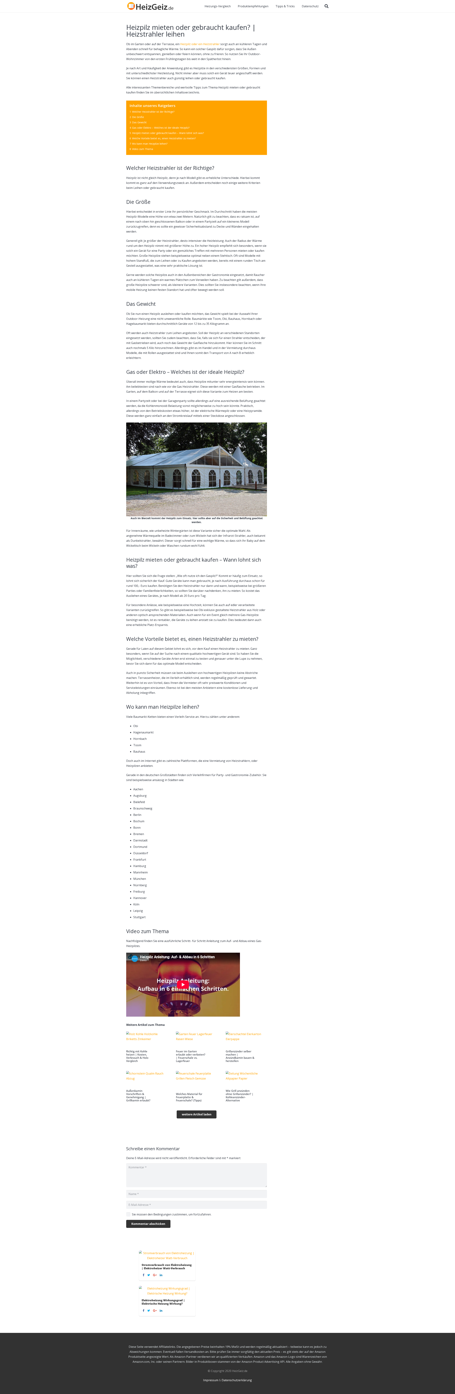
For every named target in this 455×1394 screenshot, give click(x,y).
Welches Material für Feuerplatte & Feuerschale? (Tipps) (189, 1097)
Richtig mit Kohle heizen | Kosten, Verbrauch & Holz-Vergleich (137, 1056)
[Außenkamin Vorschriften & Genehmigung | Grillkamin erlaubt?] (146, 1086)
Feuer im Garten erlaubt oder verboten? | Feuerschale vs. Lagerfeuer (190, 1056)
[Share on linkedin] (161, 1275)
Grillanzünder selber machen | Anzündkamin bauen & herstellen (240, 1056)
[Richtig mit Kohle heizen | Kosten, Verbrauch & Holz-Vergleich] (146, 1047)
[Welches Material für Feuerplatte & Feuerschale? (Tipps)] (196, 1086)
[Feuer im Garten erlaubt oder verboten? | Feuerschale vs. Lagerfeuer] (196, 1047)
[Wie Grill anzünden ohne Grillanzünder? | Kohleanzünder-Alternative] (246, 1086)
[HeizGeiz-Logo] (150, 6)
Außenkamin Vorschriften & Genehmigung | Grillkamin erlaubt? (138, 1095)
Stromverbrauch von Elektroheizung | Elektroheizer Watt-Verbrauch (167, 1266)
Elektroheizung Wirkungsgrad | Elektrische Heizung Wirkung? (163, 1301)
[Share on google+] (155, 1275)
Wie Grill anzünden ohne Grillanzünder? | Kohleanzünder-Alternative (239, 1095)
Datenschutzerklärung (237, 1380)
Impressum (210, 1380)
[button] (326, 6)
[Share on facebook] (144, 1275)
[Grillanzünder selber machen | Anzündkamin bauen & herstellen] (246, 1047)
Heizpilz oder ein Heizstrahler (200, 44)
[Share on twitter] (149, 1275)
